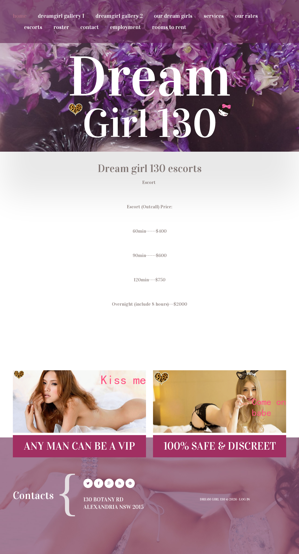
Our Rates (246, 15)
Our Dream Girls (173, 15)
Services (214, 15)
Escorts (33, 27)
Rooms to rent (169, 27)
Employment (125, 27)
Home (20, 15)
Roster (61, 27)
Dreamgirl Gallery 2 (119, 15)
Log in (244, 499)
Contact (89, 27)
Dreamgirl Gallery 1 (61, 15)
